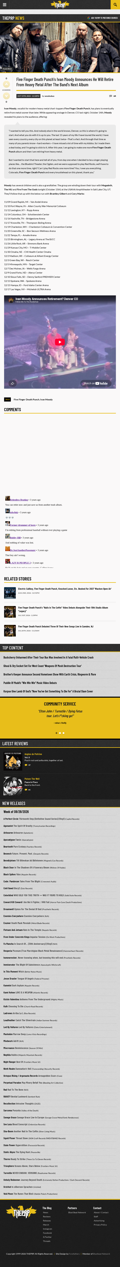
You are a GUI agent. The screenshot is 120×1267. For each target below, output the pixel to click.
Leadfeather (9, 1020)
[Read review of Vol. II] (13, 761)
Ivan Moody (46, 399)
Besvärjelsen (10, 860)
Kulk (6, 1006)
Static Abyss (9, 1152)
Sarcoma (8, 1110)
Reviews (46, 1216)
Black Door (9, 867)
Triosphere (9, 1165)
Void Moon (8, 1193)
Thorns (7, 1159)
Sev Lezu (8, 1124)
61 (29, 790)
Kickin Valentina (11, 999)
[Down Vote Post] (6, 95)
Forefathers (74, 1254)
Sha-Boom (8, 1131)
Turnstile (8, 1172)
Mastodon (8, 1034)
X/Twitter (47, 1237)
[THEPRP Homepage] (60, 5)
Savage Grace (10, 1117)
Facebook (47, 1233)
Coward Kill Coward (13, 902)
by (48, 96)
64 (115, 96)
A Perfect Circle (11, 818)
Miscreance (9, 1047)
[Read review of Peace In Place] (13, 786)
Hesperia (8, 950)
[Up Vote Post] (6, 84)
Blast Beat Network (77, 1212)
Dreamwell (9, 909)
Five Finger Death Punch (26, 399)
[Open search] (115, 4)
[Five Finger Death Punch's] (10, 612)
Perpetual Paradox (12, 1082)
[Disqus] (60, 456)
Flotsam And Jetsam (13, 929)
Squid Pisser (9, 1138)
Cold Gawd (8, 888)
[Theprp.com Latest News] (21, 1212)
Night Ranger (10, 1061)
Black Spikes (10, 874)
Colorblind (8, 895)
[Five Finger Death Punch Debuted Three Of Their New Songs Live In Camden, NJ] (10, 631)
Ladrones (8, 1013)
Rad (5, 1089)
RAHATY (7, 1096)
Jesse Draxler (10, 978)
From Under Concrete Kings (17, 936)
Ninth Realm (9, 1068)
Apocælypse (9, 839)
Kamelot (7, 985)
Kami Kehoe (9, 992)
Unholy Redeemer (12, 1179)
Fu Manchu (9, 943)
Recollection (9, 1103)
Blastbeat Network (101, 1254)
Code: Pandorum (11, 881)
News (45, 1212)
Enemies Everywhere (13, 916)
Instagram (47, 1229)
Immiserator (9, 964)
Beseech (8, 853)
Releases (47, 1220)
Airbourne (8, 832)
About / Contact (101, 1212)
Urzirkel (7, 1186)
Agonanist (8, 825)
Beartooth (8, 846)
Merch (46, 1224)
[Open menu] (4, 4)
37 (29, 765)
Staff (96, 1216)
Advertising (99, 1220)
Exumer (7, 923)
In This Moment (11, 971)
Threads (46, 1241)
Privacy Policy (100, 1224)
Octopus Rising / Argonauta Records (21, 1075)
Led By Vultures (11, 1027)
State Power (9, 1145)
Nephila (7, 1054)
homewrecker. (10, 957)
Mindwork (8, 1040)
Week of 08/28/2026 (16, 811)
